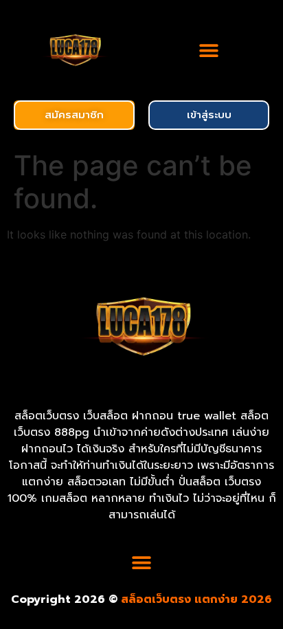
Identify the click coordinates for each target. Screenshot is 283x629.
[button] (209, 49)
